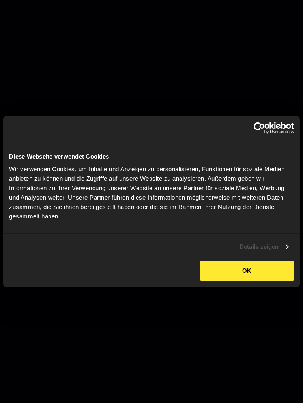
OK (246, 270)
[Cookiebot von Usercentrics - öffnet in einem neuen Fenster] (259, 128)
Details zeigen (259, 246)
